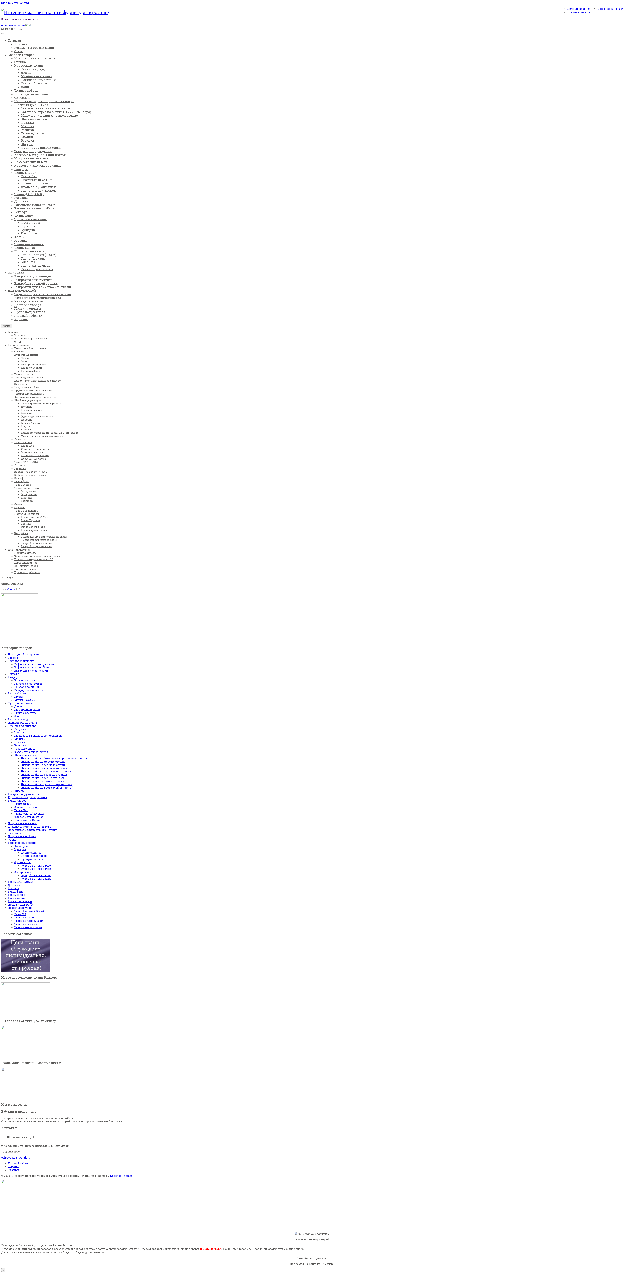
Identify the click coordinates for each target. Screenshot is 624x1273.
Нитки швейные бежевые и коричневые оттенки (54, 758)
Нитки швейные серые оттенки (42, 777)
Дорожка (14, 885)
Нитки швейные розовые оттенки (44, 774)
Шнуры (19, 790)
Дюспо (18, 706)
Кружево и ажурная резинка (27, 797)
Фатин (12, 839)
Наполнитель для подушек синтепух (33, 829)
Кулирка (20, 849)
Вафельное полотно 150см (31, 667)
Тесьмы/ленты (24, 748)
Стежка (13, 657)
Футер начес (22, 862)
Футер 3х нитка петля (36, 878)
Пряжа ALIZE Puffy (21, 904)
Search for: (8, 28)
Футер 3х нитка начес (36, 868)
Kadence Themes (121, 1175)
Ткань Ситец (22, 803)
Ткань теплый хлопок (29, 813)
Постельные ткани (20, 907)
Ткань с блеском (25, 713)
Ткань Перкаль (24, 917)
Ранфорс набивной (27, 687)
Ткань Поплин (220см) (29, 920)
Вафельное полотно (21, 661)
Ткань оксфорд (18, 719)
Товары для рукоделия (23, 794)
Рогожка (13, 888)
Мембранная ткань (27, 709)
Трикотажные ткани (22, 842)
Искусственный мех (22, 836)
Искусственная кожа (22, 823)
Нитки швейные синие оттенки (42, 781)
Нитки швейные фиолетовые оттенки (46, 784)
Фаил (17, 716)
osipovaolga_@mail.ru (15, 1157)
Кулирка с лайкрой (34, 855)
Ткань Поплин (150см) (29, 911)
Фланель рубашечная (29, 816)
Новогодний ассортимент (25, 654)
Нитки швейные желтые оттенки (43, 761)
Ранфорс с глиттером (28, 683)
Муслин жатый (24, 700)
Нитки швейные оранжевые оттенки (46, 771)
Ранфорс (13, 677)
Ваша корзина (610, 8)
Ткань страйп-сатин (28, 927)
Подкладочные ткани (22, 722)
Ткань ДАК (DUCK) (20, 881)
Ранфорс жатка (24, 680)
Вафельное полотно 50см (31, 670)
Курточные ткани (20, 703)
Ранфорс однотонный (29, 690)
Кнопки (19, 732)
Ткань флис (15, 891)
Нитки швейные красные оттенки (44, 768)
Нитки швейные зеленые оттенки (44, 764)
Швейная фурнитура (22, 726)
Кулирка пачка (31, 852)
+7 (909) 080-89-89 (13, 25)
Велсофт (13, 674)
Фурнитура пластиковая (31, 752)
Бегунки (20, 729)
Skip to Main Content (15, 3)
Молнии (19, 739)
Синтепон (14, 833)
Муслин (19, 696)
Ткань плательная (20, 901)
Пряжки (19, 742)
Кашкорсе (21, 846)
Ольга (11, 589)
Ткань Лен (21, 810)
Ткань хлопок (17, 800)
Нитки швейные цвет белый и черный (47, 787)
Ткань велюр (16, 894)
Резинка (20, 745)
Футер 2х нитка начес (36, 865)
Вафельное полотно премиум (34, 664)
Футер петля (22, 872)
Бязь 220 (20, 914)
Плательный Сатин (27, 820)
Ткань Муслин (18, 693)
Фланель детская (26, 807)
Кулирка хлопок (32, 859)
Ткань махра (16, 898)
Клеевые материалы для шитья (29, 826)
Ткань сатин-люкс (26, 924)
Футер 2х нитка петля (36, 875)
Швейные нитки (25, 755)
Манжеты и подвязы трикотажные (38, 735)
